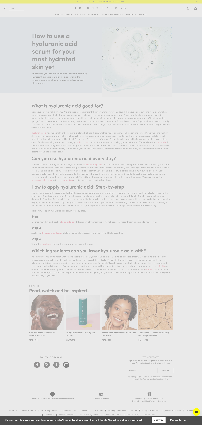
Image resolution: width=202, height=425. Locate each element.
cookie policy (138, 420)
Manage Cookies (178, 420)
